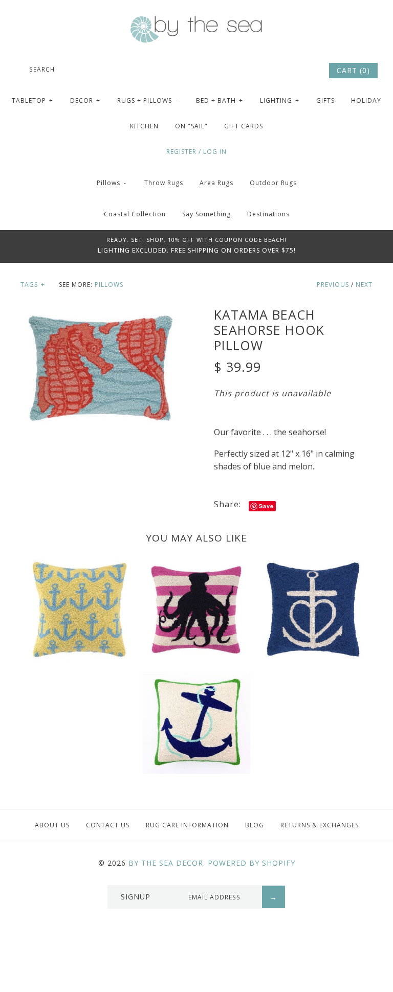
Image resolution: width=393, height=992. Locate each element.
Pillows (112, 182)
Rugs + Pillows (148, 100)
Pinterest (291, 70)
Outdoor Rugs (273, 182)
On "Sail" (191, 126)
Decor (85, 100)
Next (364, 284)
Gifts (325, 100)
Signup (135, 896)
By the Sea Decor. (166, 863)
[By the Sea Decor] (196, 21)
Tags (32, 284)
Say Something (206, 214)
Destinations (268, 214)
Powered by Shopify (251, 863)
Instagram (305, 70)
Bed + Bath (219, 100)
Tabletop (32, 100)
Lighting (279, 100)
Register (181, 151)
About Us (52, 825)
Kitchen (144, 126)
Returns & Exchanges (319, 825)
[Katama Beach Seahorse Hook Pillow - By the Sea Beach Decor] (99, 313)
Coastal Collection (135, 214)
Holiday (366, 100)
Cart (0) (353, 70)
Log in (215, 151)
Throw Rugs (163, 182)
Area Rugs (216, 182)
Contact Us (107, 825)
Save (266, 506)
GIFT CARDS (243, 126)
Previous (333, 284)
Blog (254, 825)
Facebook (277, 70)
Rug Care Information (187, 825)
